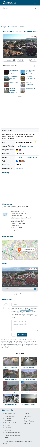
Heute (8, 206)
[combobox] (20, 8)
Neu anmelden (10, 414)
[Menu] (35, 2)
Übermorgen (21, 206)
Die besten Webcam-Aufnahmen (27, 157)
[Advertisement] (20, 17)
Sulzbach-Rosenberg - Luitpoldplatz (13, 90)
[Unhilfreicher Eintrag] (14, 60)
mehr (13, 231)
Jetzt (4, 206)
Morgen (14, 206)
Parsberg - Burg (13, 82)
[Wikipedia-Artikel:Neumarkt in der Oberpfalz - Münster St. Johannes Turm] (17, 150)
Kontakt (26, 414)
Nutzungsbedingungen (23, 311)
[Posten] (17, 161)
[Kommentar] (19, 60)
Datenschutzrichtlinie (27, 310)
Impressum (27, 416)
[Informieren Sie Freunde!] (24, 161)
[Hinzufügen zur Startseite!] (22, 60)
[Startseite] (9, 3)
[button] (31, 60)
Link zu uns (27, 423)
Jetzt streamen (10, 416)
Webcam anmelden (8, 419)
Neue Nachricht (10, 423)
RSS (6, 437)
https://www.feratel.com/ (24, 146)
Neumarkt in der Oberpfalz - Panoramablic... (13, 78)
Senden (23, 334)
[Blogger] (22, 161)
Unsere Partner (29, 421)
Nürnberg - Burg (30, 88)
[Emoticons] (13, 334)
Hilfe (25, 419)
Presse (7, 425)
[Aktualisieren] (27, 207)
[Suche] (35, 8)
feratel (20, 169)
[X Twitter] (20, 161)
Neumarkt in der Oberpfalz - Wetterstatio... (13, 72)
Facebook (8, 428)
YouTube (8, 430)
